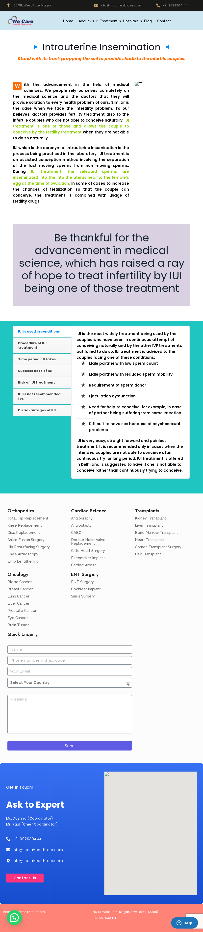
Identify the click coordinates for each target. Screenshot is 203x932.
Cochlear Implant (86, 589)
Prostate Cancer (21, 610)
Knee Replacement (24, 525)
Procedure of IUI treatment (32, 345)
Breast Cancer (20, 589)
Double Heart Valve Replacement (88, 542)
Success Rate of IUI (35, 370)
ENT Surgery (82, 582)
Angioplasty (81, 525)
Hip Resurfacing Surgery (28, 547)
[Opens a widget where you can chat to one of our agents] (184, 923)
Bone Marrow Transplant (156, 532)
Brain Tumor (18, 625)
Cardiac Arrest (83, 565)
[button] (14, 917)
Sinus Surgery (83, 596)
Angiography (82, 518)
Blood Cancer (19, 582)
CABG (76, 532)
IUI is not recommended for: (39, 396)
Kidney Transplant (150, 518)
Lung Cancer (18, 596)
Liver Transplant (149, 525)
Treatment (109, 21)
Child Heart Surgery (88, 550)
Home (68, 21)
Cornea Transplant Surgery (158, 547)
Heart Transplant (149, 540)
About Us (86, 21)
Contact (164, 21)
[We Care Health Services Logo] (20, 21)
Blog (148, 21)
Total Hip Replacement (27, 518)
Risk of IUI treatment (36, 382)
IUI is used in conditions (39, 331)
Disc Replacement (23, 532)
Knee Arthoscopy (22, 554)
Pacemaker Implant (88, 558)
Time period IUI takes (37, 359)
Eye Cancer (17, 618)
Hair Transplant (148, 554)
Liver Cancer (18, 603)
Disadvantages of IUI (37, 410)
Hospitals (131, 21)
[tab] (42, 331)
